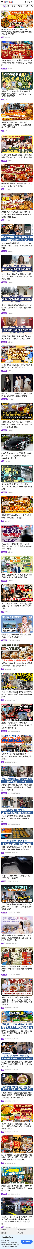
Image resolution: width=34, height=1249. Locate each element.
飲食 (13, 6)
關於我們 (3, 1233)
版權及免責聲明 (21, 1229)
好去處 (20, 6)
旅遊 (26, 6)
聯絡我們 (3, 1229)
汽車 (3, 461)
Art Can (4, 881)
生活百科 (4, 68)
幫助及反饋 (20, 1233)
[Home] (8, 2)
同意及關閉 (26, 1242)
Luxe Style (4, 399)
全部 (7, 6)
